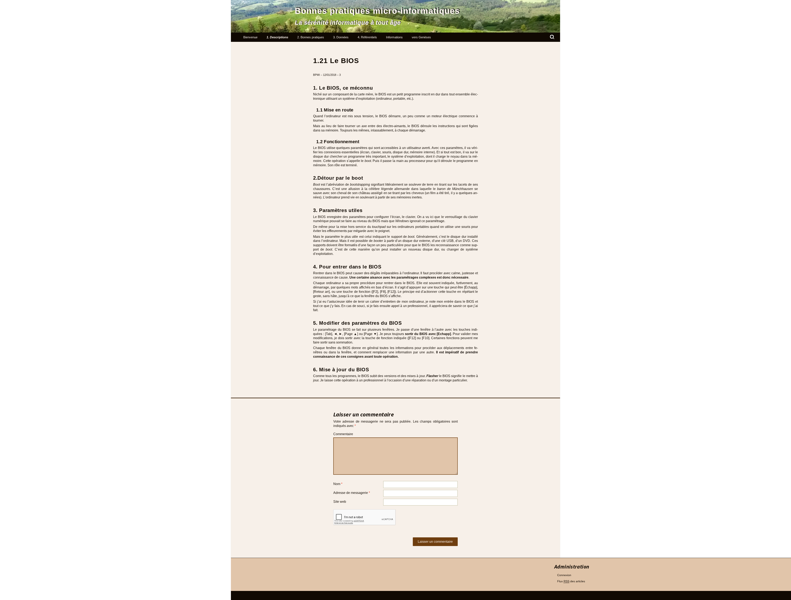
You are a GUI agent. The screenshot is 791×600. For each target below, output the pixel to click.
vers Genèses (421, 37)
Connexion (564, 575)
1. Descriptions (277, 37)
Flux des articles (571, 581)
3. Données (341, 37)
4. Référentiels (367, 37)
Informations (394, 37)
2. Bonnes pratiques (310, 37)
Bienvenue (250, 37)
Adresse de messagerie (351, 493)
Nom (337, 484)
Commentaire (343, 434)
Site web (339, 501)
